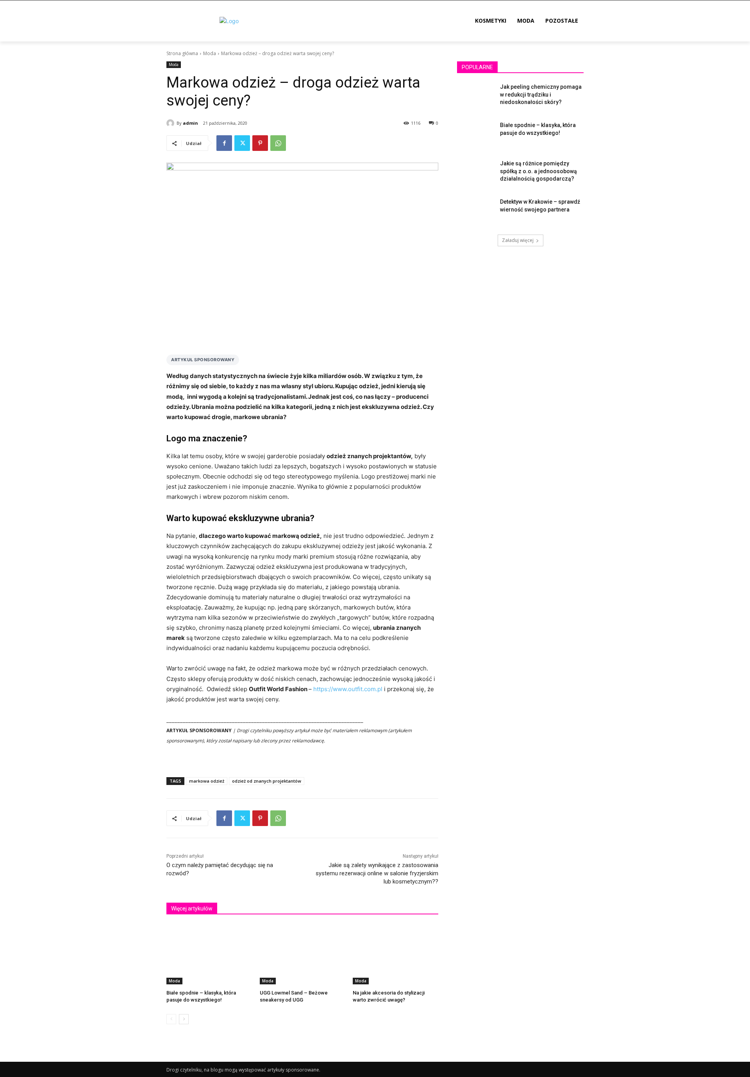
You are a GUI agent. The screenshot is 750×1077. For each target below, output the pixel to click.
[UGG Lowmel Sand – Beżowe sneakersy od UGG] (302, 954)
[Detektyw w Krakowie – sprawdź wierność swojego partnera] (476, 211)
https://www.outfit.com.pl (347, 689)
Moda (209, 53)
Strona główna (182, 53)
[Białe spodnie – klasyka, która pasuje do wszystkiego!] (209, 954)
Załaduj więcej (518, 240)
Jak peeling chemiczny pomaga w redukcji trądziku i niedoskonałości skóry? (541, 94)
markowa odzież (206, 781)
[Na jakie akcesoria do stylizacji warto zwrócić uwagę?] (395, 954)
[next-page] (184, 1019)
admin (190, 123)
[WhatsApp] (278, 143)
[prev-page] (171, 1019)
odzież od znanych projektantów (266, 781)
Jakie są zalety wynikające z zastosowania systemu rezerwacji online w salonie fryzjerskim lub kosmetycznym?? (377, 873)
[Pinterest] (260, 143)
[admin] (171, 123)
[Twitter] (242, 143)
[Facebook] (224, 143)
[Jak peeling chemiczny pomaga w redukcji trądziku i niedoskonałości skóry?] (476, 96)
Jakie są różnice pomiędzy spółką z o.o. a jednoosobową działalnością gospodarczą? (538, 171)
